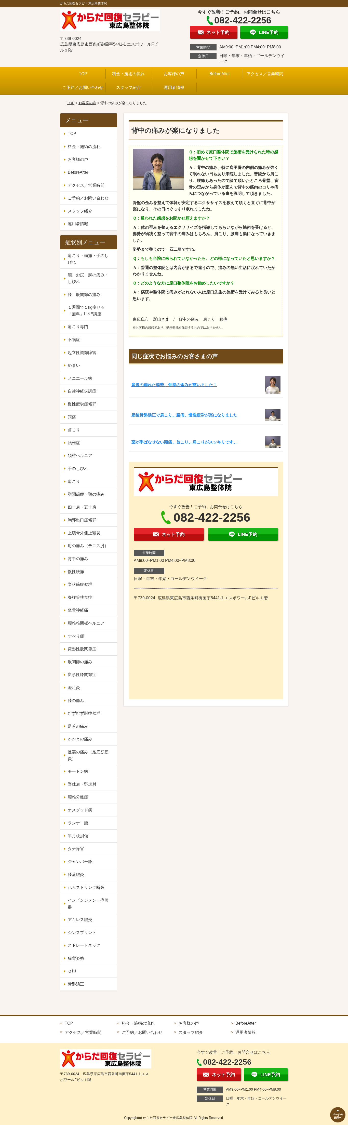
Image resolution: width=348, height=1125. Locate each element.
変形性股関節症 (82, 649)
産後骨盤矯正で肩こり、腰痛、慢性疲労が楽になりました (184, 415)
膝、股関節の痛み (84, 294)
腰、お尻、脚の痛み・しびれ (88, 278)
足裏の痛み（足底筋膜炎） (88, 755)
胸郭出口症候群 (82, 520)
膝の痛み (76, 700)
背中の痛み (78, 559)
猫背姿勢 (76, 958)
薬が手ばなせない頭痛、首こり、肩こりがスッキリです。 (184, 442)
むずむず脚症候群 (84, 713)
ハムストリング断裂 (86, 887)
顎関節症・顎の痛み (86, 494)
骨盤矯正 (76, 984)
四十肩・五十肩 (82, 507)
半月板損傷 (78, 836)
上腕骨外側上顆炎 (84, 533)
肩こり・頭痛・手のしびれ (88, 258)
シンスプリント (82, 932)
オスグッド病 (80, 810)
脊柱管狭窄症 (80, 597)
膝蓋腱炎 (76, 874)
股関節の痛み (80, 662)
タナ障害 (76, 849)
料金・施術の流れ (128, 74)
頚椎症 (74, 443)
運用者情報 (174, 87)
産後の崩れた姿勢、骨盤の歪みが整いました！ (174, 385)
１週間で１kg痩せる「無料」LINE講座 (86, 310)
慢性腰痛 (76, 572)
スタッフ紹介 (128, 87)
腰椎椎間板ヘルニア (86, 623)
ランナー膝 (78, 823)
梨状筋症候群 (80, 584)
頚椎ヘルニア (80, 455)
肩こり (74, 481)
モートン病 (78, 771)
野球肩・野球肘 (82, 784)
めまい (74, 365)
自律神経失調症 (82, 391)
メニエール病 (80, 378)
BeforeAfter (219, 74)
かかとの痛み (80, 739)
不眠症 (74, 339)
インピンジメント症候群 (88, 903)
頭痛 (72, 417)
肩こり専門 (78, 326)
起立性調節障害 (82, 352)
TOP (83, 74)
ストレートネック (84, 945)
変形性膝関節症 (82, 674)
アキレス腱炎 (80, 919)
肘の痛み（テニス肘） (88, 546)
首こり (74, 430)
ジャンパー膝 (80, 861)
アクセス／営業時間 (265, 74)
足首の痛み (78, 726)
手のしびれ (78, 468)
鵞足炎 (74, 687)
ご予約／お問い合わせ (82, 87)
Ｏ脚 (72, 971)
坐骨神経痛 (78, 610)
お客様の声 (174, 74)
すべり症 (76, 636)
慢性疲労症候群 (82, 404)
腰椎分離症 (78, 797)
